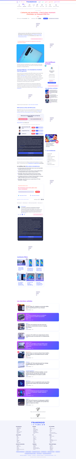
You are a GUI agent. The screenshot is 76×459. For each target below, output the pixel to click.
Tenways (51, 449)
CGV (55, 455)
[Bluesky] (44, 424)
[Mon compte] (23, 1)
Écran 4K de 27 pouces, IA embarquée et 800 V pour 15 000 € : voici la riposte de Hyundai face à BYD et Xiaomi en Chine (37, 402)
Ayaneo (34, 428)
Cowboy (51, 445)
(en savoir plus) (22, 145)
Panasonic (34, 437)
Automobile (18, 434)
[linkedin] (22, 214)
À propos (29, 455)
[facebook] (24, 214)
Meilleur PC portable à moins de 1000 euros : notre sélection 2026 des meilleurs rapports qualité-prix (37, 345)
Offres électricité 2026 (51, 164)
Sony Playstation (35, 432)
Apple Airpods (52, 436)
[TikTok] (42, 424)
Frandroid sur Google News (33, 163)
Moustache (51, 447)
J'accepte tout (31, 236)
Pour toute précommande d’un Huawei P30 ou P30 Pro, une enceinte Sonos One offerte (39, 284)
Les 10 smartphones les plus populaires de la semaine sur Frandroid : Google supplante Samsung (37, 392)
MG (17, 439)
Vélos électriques (52, 444)
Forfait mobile (57, 1)
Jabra (50, 437)
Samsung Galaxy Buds (53, 440)
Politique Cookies (40, 455)
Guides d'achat (28, 342)
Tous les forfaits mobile (53, 85)
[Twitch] (40, 424)
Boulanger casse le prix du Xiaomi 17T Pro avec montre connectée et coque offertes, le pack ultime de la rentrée (29, 174)
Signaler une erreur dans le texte (23, 199)
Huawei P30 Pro (20, 122)
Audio (50, 434)
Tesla (17, 441)
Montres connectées (20, 444)
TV (33, 434)
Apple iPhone (19, 427)
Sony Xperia (18, 432)
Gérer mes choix (30, 154)
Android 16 (57, 451)
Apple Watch (19, 446)
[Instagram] (33, 424)
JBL (50, 438)
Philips (34, 438)
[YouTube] (39, 424)
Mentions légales (23, 455)
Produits (27, 314)
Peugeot (18, 440)
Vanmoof (51, 450)
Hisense (34, 436)
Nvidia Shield (35, 431)
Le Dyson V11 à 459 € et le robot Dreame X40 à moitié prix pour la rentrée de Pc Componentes (37, 335)
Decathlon (51, 446)
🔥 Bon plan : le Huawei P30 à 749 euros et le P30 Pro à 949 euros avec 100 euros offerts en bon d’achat (39, 269)
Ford (17, 438)
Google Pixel (19, 428)
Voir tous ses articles (37, 214)
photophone (23, 75)
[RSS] (37, 424)
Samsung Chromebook (53, 433)
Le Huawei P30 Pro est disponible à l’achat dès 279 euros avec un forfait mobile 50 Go (30, 284)
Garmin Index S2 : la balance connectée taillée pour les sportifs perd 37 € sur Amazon (37, 307)
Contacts (34, 455)
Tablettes (34, 444)
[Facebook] (35, 424)
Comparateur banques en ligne (30, 453)
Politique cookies (20, 151)
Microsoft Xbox (35, 430)
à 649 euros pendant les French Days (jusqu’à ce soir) (29, 112)
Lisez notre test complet (33, 104)
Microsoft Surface (52, 432)
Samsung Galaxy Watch (20, 449)
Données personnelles (49, 455)
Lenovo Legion (35, 429)
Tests (43, 1)
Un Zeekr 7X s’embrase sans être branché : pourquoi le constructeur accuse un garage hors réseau (36, 326)
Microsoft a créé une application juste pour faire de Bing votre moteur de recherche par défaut (37, 382)
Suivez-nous (46, 18)
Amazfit (18, 445)
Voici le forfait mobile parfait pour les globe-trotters (21, 269)
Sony (34, 440)
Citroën (18, 437)
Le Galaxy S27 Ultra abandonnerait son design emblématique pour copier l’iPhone (37, 364)
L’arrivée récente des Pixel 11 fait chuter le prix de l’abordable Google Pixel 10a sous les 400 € (30, 169)
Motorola (18, 430)
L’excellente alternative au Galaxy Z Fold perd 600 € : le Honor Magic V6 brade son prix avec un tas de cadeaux (30, 177)
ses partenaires (20, 148)
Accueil (18, 8)
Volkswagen (18, 442)
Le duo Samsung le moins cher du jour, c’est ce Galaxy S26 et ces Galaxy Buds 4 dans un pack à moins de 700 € (30, 171)
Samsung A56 (50, 153)
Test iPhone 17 (44, 451)
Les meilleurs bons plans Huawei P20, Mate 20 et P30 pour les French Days (21, 284)
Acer (50, 427)
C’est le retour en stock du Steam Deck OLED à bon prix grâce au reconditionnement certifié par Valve (37, 354)
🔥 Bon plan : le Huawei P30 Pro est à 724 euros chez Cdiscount (30, 269)
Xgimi (34, 441)
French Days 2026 (33, 202)
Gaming (34, 426)
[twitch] (20, 214)
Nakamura (51, 448)
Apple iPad (35, 445)
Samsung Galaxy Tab (36, 448)
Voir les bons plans (36, 38)
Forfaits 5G (49, 155)
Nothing (51, 439)
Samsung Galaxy (19, 431)
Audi (17, 436)
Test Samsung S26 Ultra (47, 453)
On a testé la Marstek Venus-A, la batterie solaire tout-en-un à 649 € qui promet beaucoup (36, 317)
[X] (32, 424)
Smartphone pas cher (51, 159)
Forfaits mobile (28, 451)
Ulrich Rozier (23, 206)
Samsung (34, 439)
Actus (40, 1)
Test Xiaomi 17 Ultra (51, 451)
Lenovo (51, 430)
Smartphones (19, 426)
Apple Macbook (52, 428)
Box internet (50, 163)
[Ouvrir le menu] (17, 2)
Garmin (18, 447)
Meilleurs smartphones (51, 156)
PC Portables (51, 426)
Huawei (19, 202)
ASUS (34, 427)
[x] (18, 214)
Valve (34, 433)
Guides (46, 1)
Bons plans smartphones (29, 8)
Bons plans (51, 1)
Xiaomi (18, 433)
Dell (50, 429)
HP (50, 431)
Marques (25, 202)
